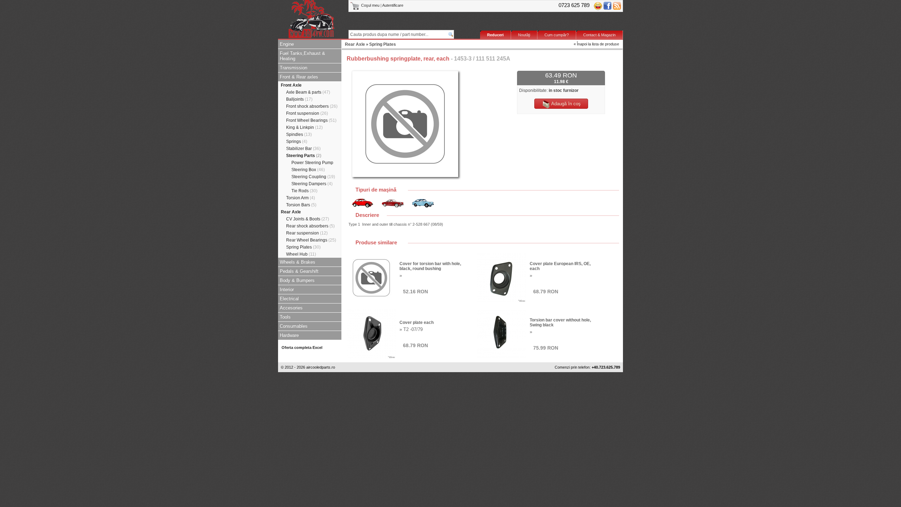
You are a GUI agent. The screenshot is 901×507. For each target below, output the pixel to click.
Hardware (289, 335)
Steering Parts (303, 155)
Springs (296, 141)
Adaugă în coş (565, 103)
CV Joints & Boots (307, 219)
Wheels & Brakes (297, 262)
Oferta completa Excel (302, 347)
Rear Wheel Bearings (311, 240)
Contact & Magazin (599, 35)
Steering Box (308, 169)
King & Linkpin (304, 127)
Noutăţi (524, 35)
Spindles (299, 134)
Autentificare (392, 5)
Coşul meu (370, 5)
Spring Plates (303, 247)
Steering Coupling (313, 176)
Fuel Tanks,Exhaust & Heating (302, 56)
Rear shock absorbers (310, 226)
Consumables (294, 326)
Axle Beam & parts (308, 92)
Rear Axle (291, 211)
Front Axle (291, 85)
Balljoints (299, 99)
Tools (285, 317)
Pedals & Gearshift (299, 271)
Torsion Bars (301, 204)
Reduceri (495, 35)
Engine (287, 44)
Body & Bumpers (297, 280)
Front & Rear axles (299, 77)
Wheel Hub (301, 254)
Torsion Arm (300, 197)
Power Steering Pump (312, 162)
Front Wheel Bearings (311, 120)
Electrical (289, 298)
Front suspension (307, 113)
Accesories (291, 308)
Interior (287, 289)
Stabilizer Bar (303, 148)
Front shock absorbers (312, 106)
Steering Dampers (312, 183)
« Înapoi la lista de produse (596, 44)
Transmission (293, 67)
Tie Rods (304, 190)
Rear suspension (307, 233)
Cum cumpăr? (556, 35)
